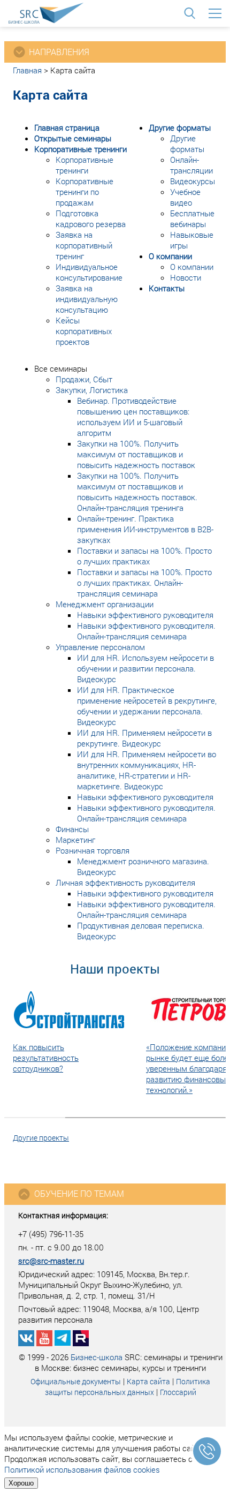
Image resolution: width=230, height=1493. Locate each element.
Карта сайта (148, 1381)
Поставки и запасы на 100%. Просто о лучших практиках (144, 556)
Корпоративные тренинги (80, 149)
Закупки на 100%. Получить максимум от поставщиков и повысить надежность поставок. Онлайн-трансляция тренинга (137, 491)
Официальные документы (75, 1381)
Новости (185, 277)
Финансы (72, 829)
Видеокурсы (192, 181)
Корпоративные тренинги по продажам (84, 192)
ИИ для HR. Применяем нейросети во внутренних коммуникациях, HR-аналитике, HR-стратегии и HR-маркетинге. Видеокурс (146, 770)
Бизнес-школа (96, 1357)
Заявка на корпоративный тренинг (84, 245)
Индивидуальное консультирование (89, 272)
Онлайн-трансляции (191, 165)
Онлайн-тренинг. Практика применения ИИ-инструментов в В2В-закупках (145, 529)
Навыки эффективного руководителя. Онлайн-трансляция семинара (146, 631)
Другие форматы (180, 127)
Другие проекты (41, 1138)
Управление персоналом (100, 647)
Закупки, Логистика (92, 389)
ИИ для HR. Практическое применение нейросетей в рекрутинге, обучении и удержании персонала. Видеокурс (147, 705)
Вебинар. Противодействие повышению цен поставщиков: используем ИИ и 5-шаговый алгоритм (133, 416)
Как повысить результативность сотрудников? (46, 1058)
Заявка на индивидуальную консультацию (87, 299)
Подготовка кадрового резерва (91, 218)
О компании (170, 256)
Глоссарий (178, 1392)
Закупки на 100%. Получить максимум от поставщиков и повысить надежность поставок (136, 454)
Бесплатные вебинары (192, 218)
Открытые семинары (72, 138)
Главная (27, 70)
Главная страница (66, 127)
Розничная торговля (92, 850)
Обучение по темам (79, 1193)
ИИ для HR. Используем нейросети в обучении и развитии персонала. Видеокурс (145, 668)
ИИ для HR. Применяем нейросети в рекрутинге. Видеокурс (144, 738)
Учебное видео (185, 197)
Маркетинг (75, 839)
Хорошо (21, 1483)
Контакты (167, 288)
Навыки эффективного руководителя (145, 614)
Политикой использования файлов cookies (82, 1469)
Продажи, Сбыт (84, 379)
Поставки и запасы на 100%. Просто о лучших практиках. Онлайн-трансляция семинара (144, 583)
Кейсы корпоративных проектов (84, 331)
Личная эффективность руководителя (125, 882)
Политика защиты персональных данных (128, 1386)
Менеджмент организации (105, 604)
